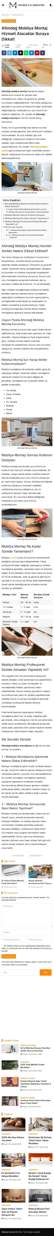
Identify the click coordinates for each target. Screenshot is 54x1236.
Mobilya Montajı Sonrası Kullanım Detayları (25, 215)
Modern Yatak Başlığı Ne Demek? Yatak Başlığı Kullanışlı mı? (40, 1176)
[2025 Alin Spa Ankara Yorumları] (13, 1124)
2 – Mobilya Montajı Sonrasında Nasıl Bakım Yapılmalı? (26, 236)
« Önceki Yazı (18, 855)
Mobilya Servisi (8, 1232)
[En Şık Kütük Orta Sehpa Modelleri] (13, 1160)
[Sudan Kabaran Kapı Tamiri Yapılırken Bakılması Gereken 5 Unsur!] (10, 1082)
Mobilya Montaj (17, 15)
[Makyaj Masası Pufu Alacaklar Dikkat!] (40, 1196)
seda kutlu (7, 46)
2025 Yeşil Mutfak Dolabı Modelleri (32, 1066)
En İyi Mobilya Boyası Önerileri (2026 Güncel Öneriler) (35, 1049)
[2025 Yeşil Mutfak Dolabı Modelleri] (10, 1065)
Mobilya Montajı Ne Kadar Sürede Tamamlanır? (27, 218)
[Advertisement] (27, 1007)
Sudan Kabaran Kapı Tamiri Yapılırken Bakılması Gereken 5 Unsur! (35, 1084)
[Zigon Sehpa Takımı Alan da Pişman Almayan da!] (13, 1196)
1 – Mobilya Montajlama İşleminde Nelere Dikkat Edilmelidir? (28, 231)
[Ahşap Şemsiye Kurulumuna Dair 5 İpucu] (40, 871)
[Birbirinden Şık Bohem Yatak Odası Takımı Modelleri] (40, 1124)
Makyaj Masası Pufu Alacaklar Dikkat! (39, 1210)
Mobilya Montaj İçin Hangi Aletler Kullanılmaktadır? (29, 212)
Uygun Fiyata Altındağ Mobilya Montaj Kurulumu (27, 209)
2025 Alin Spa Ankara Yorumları (13, 1139)
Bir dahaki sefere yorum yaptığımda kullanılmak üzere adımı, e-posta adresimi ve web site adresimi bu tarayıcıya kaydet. (27, 948)
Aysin (5, 1144)
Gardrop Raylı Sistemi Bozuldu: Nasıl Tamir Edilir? (35, 1101)
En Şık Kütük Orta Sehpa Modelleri (11, 1174)
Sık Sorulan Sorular (14, 227)
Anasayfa (5, 15)
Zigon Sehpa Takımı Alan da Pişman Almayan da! (12, 1211)
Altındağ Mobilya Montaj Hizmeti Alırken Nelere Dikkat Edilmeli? (26, 205)
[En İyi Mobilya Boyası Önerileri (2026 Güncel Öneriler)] (10, 1048)
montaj (13, 557)
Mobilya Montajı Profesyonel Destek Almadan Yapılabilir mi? (26, 222)
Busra (32, 1147)
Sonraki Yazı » (36, 855)
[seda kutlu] (3, 46)
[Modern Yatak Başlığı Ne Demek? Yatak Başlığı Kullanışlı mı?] (40, 1160)
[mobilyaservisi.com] (27, 5)
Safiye (25, 1054)
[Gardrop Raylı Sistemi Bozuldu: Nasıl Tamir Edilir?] (10, 1101)
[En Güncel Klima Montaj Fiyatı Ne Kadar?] (13, 871)
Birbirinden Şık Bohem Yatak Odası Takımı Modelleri (40, 1140)
